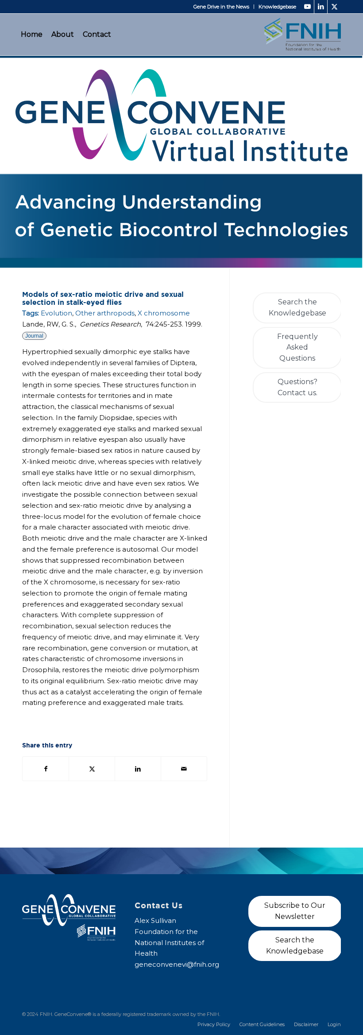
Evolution (56, 313)
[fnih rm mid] (302, 34)
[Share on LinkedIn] (138, 769)
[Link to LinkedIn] (320, 6)
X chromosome (164, 313)
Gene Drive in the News (221, 7)
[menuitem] (221, 6)
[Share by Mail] (184, 769)
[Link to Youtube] (307, 6)
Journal (34, 336)
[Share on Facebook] (46, 769)
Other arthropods (105, 313)
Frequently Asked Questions (297, 347)
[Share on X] (92, 769)
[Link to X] (334, 6)
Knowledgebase (277, 7)
